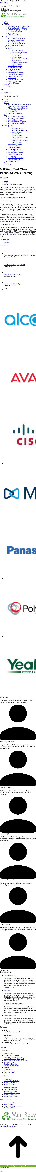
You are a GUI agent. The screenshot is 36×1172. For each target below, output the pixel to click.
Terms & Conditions (10, 1103)
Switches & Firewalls (10, 1064)
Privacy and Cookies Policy (12, 1106)
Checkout (9, 93)
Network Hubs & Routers (11, 1066)
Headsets (6, 1067)
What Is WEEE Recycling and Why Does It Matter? (20, 255)
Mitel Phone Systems (10, 1091)
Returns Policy (8, 1104)
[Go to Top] (18, 1164)
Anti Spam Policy (9, 1108)
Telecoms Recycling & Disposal (13, 1057)
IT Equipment (8, 1069)
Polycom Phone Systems (11, 1094)
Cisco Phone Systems (10, 1089)
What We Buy (8, 1054)
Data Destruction (9, 1071)
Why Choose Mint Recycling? (13, 274)
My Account (4, 2)
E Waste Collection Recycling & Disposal (16, 1060)
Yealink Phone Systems (11, 1096)
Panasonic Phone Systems (12, 1093)
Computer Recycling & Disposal (14, 1059)
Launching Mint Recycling (12, 284)
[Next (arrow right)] (2, 1171)
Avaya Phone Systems (10, 1087)
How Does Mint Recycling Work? (14, 265)
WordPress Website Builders (8, 1126)
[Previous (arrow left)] (1, 1171)
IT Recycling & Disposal (11, 1055)
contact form (12, 234)
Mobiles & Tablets (9, 1062)
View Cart (3, 93)
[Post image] (7, 253)
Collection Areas (9, 1072)
